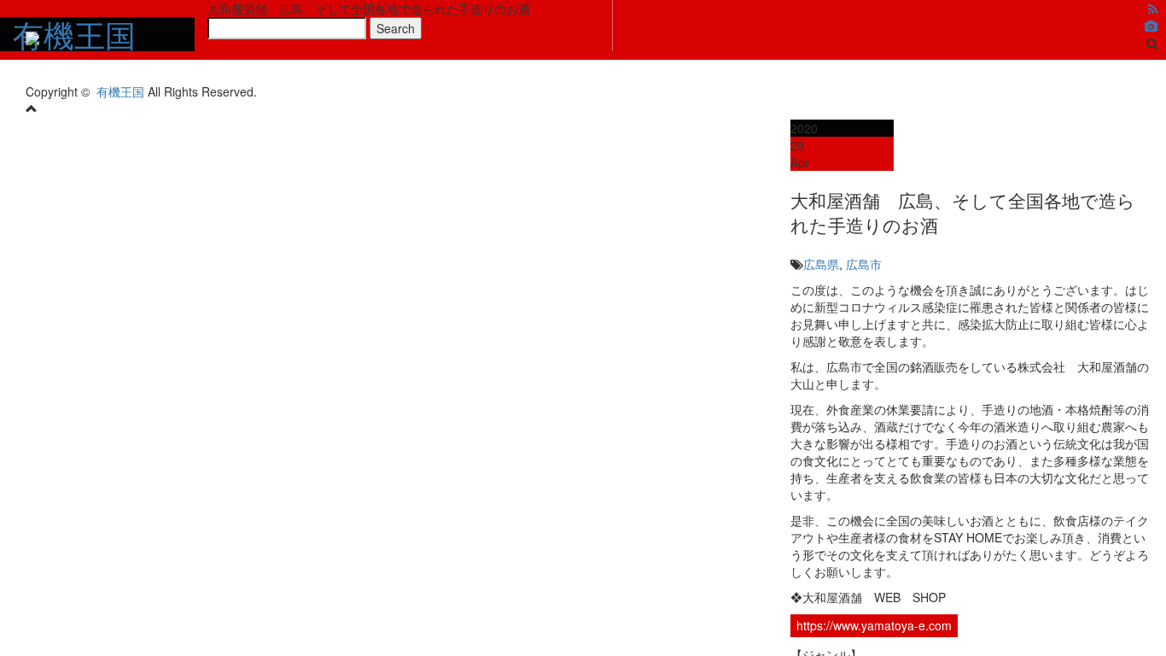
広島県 (821, 263)
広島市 (864, 263)
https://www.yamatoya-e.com (874, 625)
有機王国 (120, 91)
